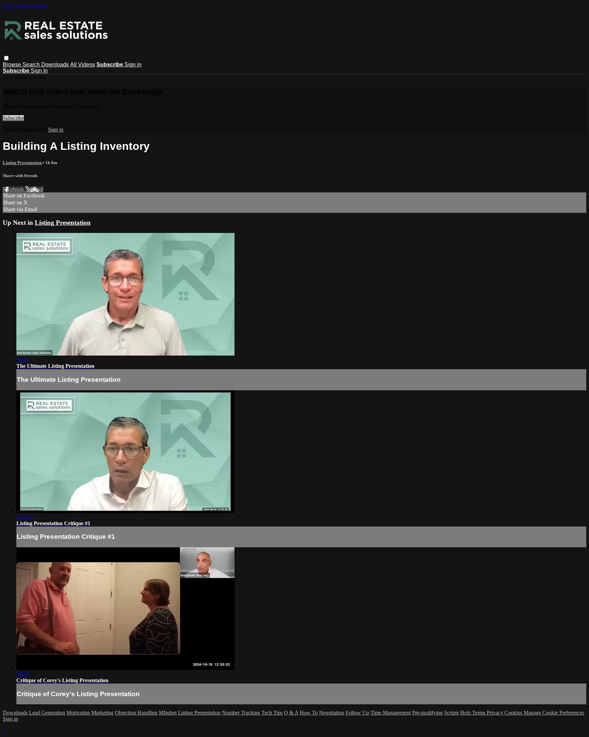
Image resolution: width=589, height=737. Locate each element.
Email (37, 189)
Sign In (39, 71)
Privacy (495, 713)
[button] (6, 58)
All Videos (82, 64)
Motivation (78, 713)
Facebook (14, 189)
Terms (479, 713)
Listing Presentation (23, 162)
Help (466, 713)
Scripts (451, 713)
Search (31, 64)
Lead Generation (47, 713)
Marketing (102, 713)
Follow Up (357, 713)
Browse (12, 64)
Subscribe (13, 118)
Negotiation (331, 713)
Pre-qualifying (427, 713)
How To (309, 713)
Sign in (132, 64)
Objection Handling (136, 713)
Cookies (514, 713)
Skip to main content (25, 6)
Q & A (291, 713)
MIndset (168, 713)
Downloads (55, 64)
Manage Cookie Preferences (554, 713)
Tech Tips (272, 713)
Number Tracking (241, 713)
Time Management (391, 713)
